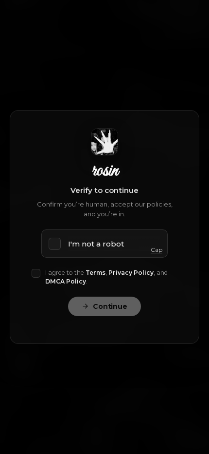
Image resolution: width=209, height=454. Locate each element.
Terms (95, 272)
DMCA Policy (65, 281)
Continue (110, 306)
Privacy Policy (131, 272)
